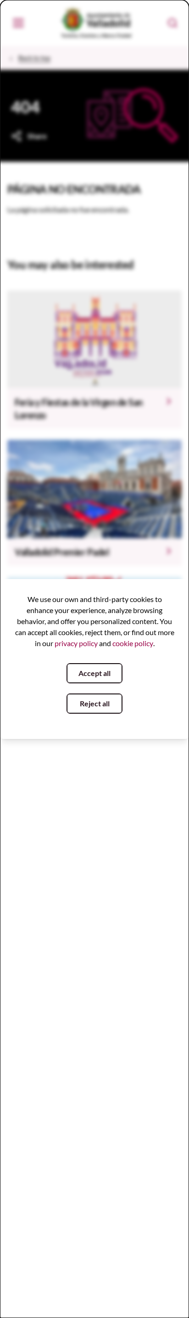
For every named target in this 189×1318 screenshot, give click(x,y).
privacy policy (76, 643)
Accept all (94, 673)
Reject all (95, 703)
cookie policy (132, 643)
